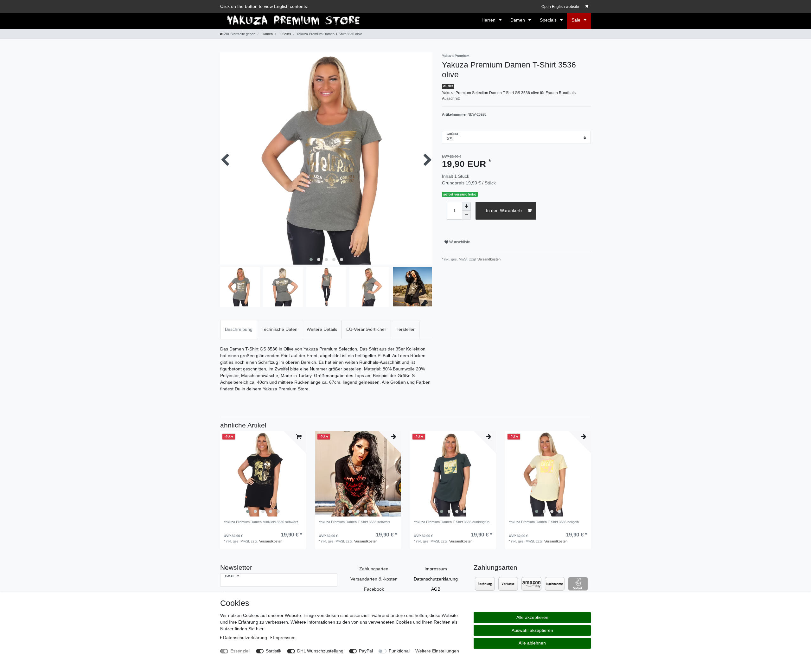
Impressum (436, 568)
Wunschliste (459, 242)
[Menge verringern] (466, 215)
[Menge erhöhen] (466, 206)
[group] (263, 474)
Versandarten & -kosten (374, 578)
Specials (549, 19)
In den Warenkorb (504, 210)
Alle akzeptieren (532, 617)
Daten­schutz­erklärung (436, 578)
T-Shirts (284, 34)
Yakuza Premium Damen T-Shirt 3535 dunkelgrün (451, 522)
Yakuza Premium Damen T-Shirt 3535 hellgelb (544, 522)
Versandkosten (489, 259)
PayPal (366, 650)
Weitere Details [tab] (322, 329)
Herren (489, 19)
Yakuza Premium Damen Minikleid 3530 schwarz (261, 522)
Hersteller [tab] (405, 329)
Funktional (399, 650)
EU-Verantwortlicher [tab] (366, 329)
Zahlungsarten (373, 568)
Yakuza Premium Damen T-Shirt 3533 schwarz (355, 522)
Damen (518, 19)
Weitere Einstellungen (437, 650)
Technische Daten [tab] (279, 329)
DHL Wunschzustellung (320, 650)
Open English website (560, 6)
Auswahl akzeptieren (532, 630)
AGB (435, 589)
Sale (577, 19)
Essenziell (240, 650)
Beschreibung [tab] (238, 329)
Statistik (273, 650)
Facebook (374, 589)
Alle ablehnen (532, 642)
